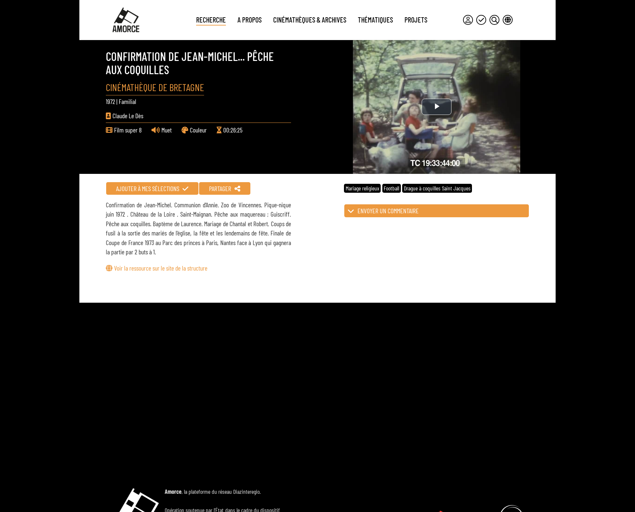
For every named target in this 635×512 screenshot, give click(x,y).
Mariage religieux (362, 188)
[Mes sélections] (481, 20)
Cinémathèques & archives (309, 19)
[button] (436, 210)
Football (391, 188)
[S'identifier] (468, 20)
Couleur (198, 130)
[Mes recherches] (494, 20)
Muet (166, 130)
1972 (110, 101)
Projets (415, 19)
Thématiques (375, 19)
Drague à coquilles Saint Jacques (437, 188)
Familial (127, 101)
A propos (249, 19)
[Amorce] (126, 19)
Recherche (211, 19)
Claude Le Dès (127, 116)
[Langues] (508, 20)
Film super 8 (128, 130)
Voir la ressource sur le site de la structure (160, 268)
